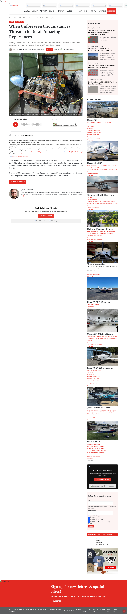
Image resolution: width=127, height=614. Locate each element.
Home (12, 17)
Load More (90, 460)
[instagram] (67, 610)
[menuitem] (27, 11)
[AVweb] (66, 5)
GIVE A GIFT (99, 542)
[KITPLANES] (99, 5)
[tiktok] (74, 610)
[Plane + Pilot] (115, 5)
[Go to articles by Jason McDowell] (10, 49)
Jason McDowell (17, 49)
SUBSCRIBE (99, 538)
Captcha (90, 524)
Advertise (78, 609)
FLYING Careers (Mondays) (97, 518)
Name (89, 500)
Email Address (92, 510)
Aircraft (17, 17)
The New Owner (19, 21)
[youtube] (71, 610)
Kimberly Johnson (69, 49)
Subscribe (102, 609)
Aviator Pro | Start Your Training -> (33, 152)
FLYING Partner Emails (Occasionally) (100, 522)
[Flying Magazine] (16, 5)
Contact (90, 609)
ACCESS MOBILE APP (102, 544)
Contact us (20, 154)
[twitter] (69, 610)
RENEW (98, 540)
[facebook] (65, 610)
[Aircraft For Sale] (33, 5)
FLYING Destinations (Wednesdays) (99, 520)
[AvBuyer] (82, 5)
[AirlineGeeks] (49, 5)
